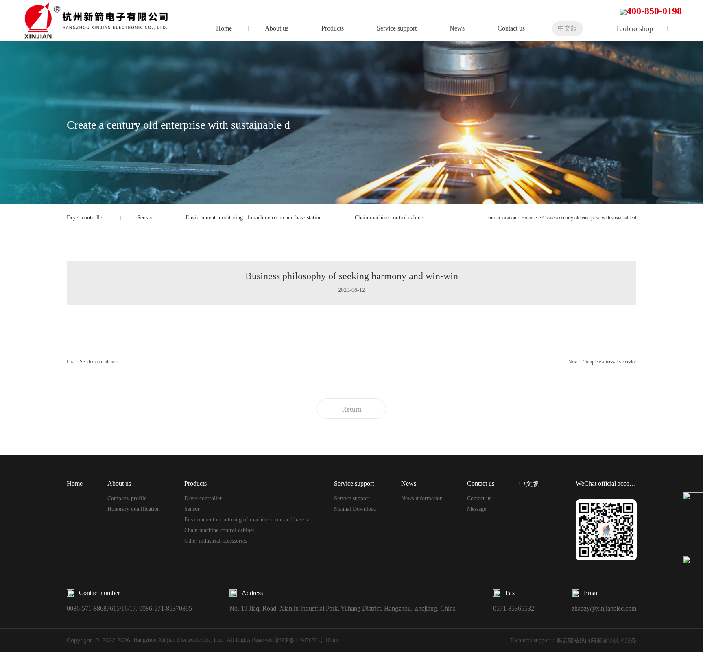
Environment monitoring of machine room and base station (254, 218)
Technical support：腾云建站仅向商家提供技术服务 (573, 640)
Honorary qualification (133, 509)
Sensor (145, 218)
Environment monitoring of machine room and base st (246, 520)
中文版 (567, 28)
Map (333, 640)
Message (476, 509)
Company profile (126, 498)
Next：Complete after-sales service (602, 362)
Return (352, 409)
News (457, 28)
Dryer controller (85, 218)
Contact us (511, 28)
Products (332, 28)
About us (276, 28)
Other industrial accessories (215, 541)
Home (224, 28)
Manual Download (355, 509)
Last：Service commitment (93, 362)
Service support (397, 28)
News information (422, 498)
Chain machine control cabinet (390, 218)
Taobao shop (634, 28)
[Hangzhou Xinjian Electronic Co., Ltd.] (102, 20)
